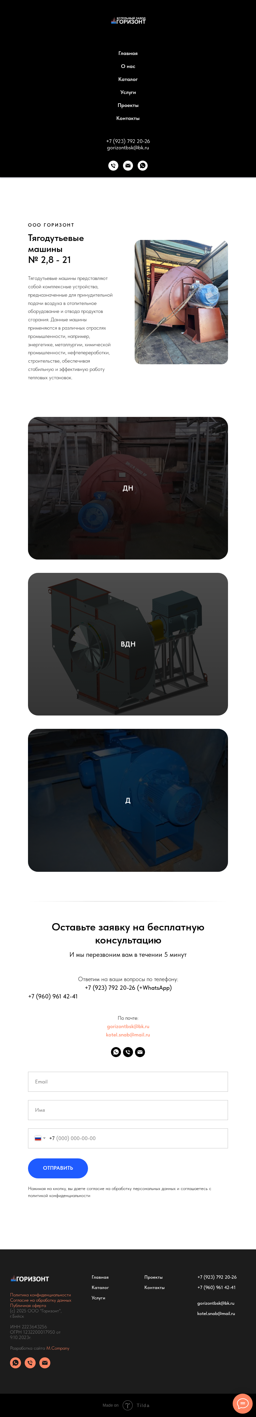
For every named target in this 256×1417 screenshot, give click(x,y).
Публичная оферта (28, 1305)
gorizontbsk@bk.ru (128, 147)
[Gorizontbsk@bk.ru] (140, 1052)
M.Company (57, 1348)
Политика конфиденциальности (40, 1294)
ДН (128, 488)
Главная (128, 53)
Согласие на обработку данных (40, 1300)
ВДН (128, 644)
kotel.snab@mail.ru (128, 1034)
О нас (128, 66)
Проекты (128, 105)
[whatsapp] (143, 166)
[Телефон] (113, 166)
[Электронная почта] (128, 166)
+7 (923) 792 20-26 (128, 141)
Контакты (128, 118)
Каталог (128, 79)
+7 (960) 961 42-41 (53, 996)
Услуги (128, 92)
